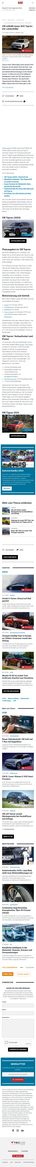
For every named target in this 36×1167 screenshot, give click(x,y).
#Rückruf (12, 810)
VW (21, 150)
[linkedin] (22, 1130)
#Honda (12, 595)
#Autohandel (24, 698)
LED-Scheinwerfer (10, 379)
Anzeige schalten (23, 974)
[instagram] (18, 1130)
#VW (14, 701)
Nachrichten (10, 20)
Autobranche (20, 20)
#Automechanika (15, 867)
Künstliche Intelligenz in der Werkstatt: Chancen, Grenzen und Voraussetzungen (17, 950)
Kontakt (25, 1151)
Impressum (5, 1162)
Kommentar (5, 1017)
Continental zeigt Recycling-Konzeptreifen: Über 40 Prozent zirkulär (16, 910)
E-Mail (4, 1002)
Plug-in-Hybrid (9, 312)
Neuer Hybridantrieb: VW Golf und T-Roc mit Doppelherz (17, 740)
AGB (11, 1162)
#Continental (13, 904)
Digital (30, 344)
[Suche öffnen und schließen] (32, 2)
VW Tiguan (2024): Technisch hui (16, 177)
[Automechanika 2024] (18, 458)
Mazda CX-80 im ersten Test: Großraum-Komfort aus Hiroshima (17, 676)
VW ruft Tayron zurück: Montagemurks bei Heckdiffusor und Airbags (16, 816)
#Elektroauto (13, 773)
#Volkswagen (6, 701)
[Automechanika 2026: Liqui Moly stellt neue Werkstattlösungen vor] (18, 856)
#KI (11, 944)
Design (22, 344)
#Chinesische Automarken (17, 632)
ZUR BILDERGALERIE (18, 241)
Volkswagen (6, 148)
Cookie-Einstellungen (28, 1162)
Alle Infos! (7, 488)
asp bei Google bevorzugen (14, 101)
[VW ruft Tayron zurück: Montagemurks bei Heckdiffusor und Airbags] (18, 799)
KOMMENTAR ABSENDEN (18, 1049)
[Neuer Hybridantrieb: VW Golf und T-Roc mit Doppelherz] (18, 724)
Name (4, 1009)
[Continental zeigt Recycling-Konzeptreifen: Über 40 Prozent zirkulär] (18, 893)
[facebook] (13, 1130)
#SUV (5, 572)
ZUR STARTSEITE (10, 557)
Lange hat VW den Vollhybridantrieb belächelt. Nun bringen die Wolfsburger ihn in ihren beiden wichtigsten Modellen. (17, 746)
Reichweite (8, 317)
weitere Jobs (7, 974)
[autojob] (30, 967)
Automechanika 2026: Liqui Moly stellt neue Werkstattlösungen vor (17, 871)
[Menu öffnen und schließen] (3, 3)
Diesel (6, 305)
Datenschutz (18, 1162)
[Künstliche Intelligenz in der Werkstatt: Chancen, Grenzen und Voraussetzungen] (18, 933)
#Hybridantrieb (14, 736)
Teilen (21, 96)
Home (4, 20)
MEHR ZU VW (8, 836)
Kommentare (9, 96)
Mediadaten (13, 1151)
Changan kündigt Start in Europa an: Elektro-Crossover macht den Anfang (17, 638)
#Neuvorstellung (13, 698)
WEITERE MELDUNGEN (11, 691)
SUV (22, 148)
